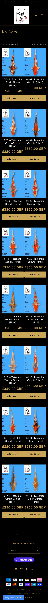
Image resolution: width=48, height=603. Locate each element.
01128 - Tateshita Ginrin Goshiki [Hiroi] (35, 319)
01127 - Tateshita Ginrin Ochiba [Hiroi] (13, 319)
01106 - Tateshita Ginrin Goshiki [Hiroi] (13, 143)
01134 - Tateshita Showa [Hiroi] (35, 439)
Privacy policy (12, 594)
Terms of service (24, 594)
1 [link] (17, 533)
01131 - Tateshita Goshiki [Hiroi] (12, 439)
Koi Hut (14, 590)
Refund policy (37, 590)
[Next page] (31, 532)
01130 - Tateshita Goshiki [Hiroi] (35, 379)
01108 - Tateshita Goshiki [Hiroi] (13, 202)
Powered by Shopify (23, 590)
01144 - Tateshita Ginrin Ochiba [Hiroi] (35, 499)
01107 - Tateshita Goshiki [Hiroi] (35, 142)
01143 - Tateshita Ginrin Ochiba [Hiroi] (13, 499)
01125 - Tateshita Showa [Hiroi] (35, 260)
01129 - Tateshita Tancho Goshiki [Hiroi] (13, 380)
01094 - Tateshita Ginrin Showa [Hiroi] (13, 82)
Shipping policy (37, 594)
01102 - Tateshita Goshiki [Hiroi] (35, 81)
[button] (5, 15)
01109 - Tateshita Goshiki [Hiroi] (35, 202)
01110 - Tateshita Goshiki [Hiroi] (12, 260)
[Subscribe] (37, 551)
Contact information (25, 598)
